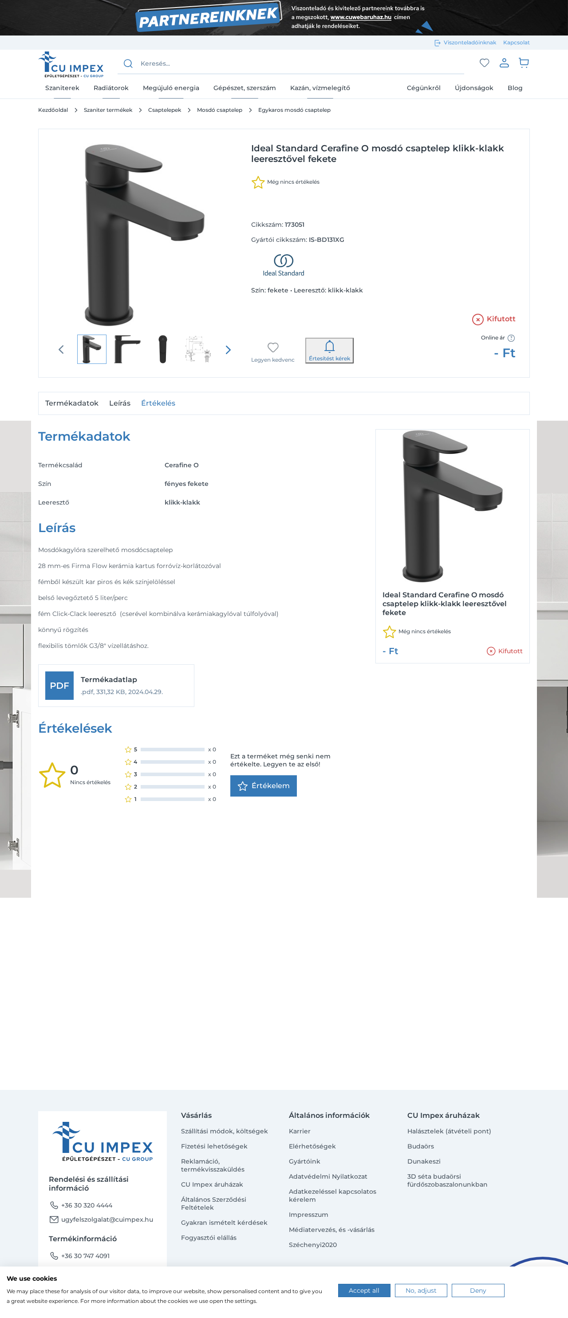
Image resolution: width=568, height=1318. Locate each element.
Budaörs (420, 1146)
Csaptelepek (164, 110)
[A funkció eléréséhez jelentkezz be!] (484, 63)
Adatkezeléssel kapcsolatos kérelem (332, 1196)
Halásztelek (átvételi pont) (449, 1131)
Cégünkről (424, 87)
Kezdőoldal (53, 110)
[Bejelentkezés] (504, 62)
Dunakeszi (424, 1161)
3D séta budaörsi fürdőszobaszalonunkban (447, 1180)
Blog (515, 87)
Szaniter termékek (108, 110)
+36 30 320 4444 (80, 1205)
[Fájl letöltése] (116, 685)
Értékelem (271, 785)
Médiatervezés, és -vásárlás (332, 1230)
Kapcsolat (516, 42)
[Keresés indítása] (128, 63)
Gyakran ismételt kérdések (224, 1223)
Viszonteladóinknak (470, 42)
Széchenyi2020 (313, 1245)
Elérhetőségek (312, 1146)
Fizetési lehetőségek (214, 1146)
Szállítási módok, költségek (224, 1131)
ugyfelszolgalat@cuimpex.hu (101, 1219)
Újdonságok (474, 87)
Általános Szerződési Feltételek (213, 1203)
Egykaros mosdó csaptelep (294, 110)
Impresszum (308, 1215)
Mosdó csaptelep (219, 110)
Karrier (300, 1131)
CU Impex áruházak (212, 1184)
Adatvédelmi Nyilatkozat (328, 1176)
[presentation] (228, 349)
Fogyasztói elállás (209, 1238)
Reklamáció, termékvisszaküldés (213, 1165)
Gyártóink (304, 1161)
